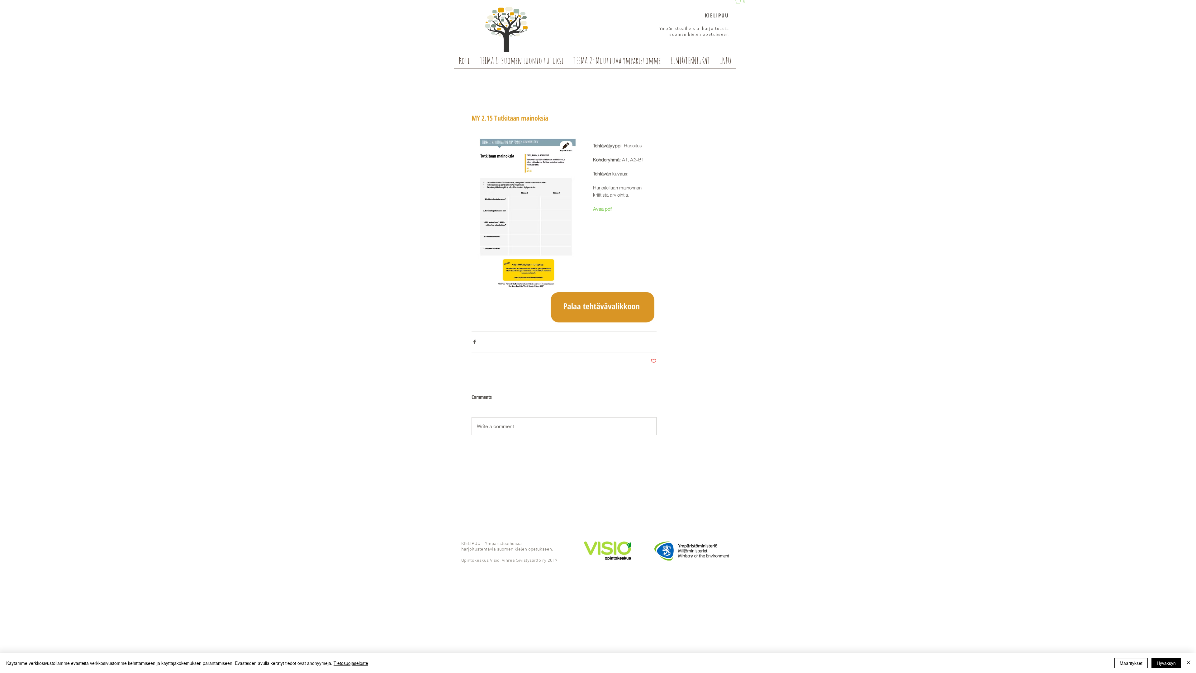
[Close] (1188, 663)
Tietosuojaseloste (351, 663)
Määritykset (1131, 663)
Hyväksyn (1166, 663)
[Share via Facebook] (474, 342)
